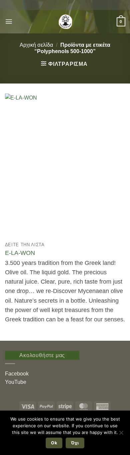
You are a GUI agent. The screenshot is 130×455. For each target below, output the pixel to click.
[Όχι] (121, 434)
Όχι (75, 442)
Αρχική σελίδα (36, 45)
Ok (54, 442)
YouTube (15, 382)
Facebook (17, 373)
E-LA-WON (20, 253)
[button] (9, 21)
